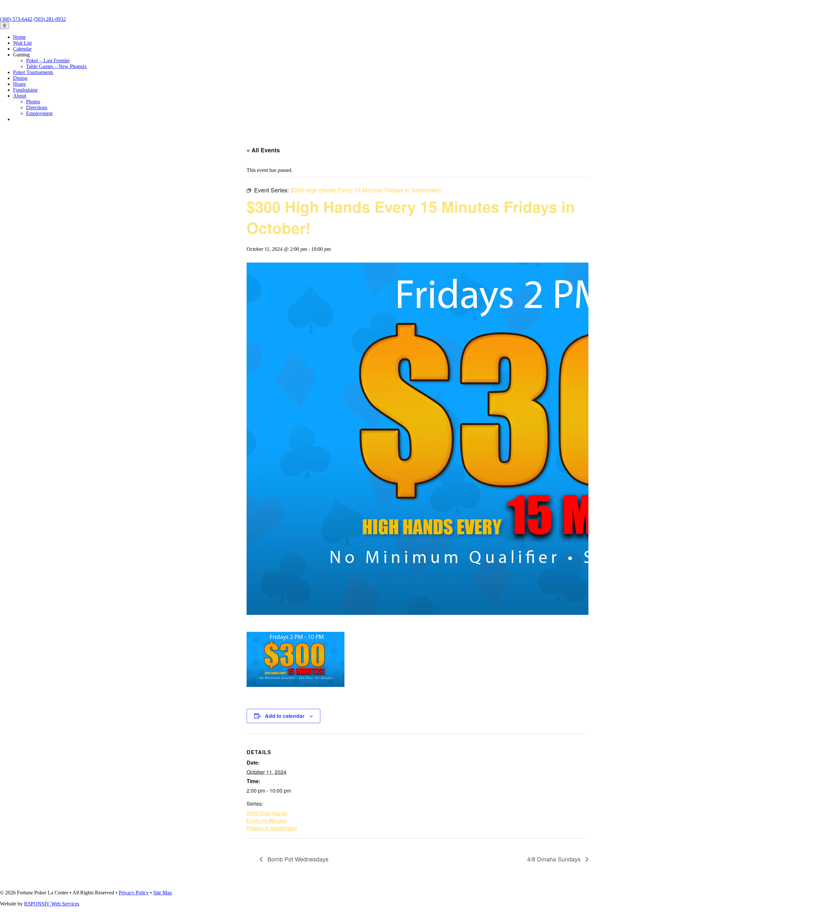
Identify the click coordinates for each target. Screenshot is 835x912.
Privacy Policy (134, 892)
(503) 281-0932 (50, 19)
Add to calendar (284, 716)
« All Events (263, 150)
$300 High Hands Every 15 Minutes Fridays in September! (272, 820)
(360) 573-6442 (16, 19)
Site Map (162, 892)
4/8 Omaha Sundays (554, 859)
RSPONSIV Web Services (51, 903)
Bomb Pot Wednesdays (297, 859)
